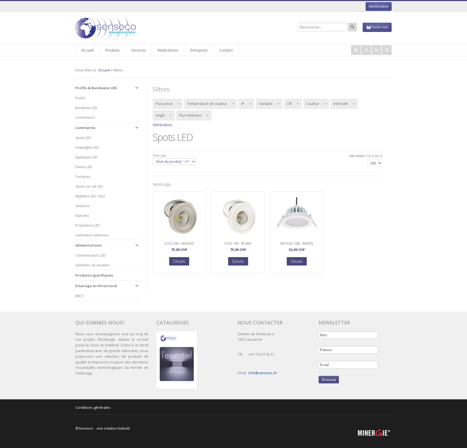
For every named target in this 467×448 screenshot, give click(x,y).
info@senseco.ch (262, 372)
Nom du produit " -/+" (172, 161)
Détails (179, 261)
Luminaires (85, 127)
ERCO (79, 296)
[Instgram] (387, 50)
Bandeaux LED (86, 107)
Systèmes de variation (92, 265)
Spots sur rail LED (89, 186)
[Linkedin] (376, 50)
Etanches (82, 215)
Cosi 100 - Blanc (238, 243)
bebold (124, 428)
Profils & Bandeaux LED (96, 87)
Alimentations (88, 245)
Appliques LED (86, 157)
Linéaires (82, 206)
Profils (80, 98)
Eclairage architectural (96, 285)
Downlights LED (87, 147)
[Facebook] (366, 50)
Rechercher (352, 27)
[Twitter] (356, 50)
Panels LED (83, 167)
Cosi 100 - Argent (179, 243)
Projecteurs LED (87, 225)
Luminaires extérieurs (92, 235)
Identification (379, 6)
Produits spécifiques (94, 275)
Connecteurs (85, 117)
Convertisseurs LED (90, 255)
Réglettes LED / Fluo (90, 196)
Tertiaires (82, 176)
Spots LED (83, 137)
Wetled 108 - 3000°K (296, 243)
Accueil (104, 70)
